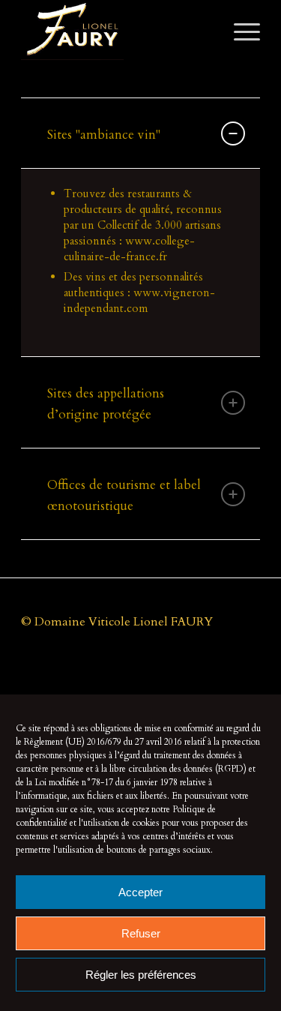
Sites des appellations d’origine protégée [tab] (105, 404)
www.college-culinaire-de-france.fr (129, 248)
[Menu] (239, 30)
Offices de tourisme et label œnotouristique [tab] (124, 495)
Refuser (140, 933)
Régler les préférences (140, 974)
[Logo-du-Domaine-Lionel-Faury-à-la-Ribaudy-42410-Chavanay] (116, 30)
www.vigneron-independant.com (139, 300)
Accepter (140, 892)
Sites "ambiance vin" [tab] (103, 134)
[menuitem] (239, 30)
